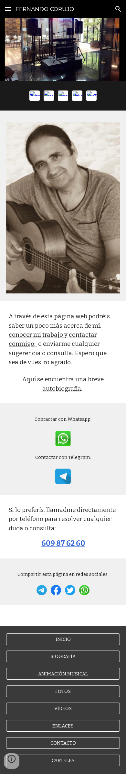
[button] (8, 9)
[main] (63, 352)
